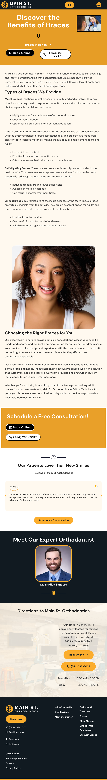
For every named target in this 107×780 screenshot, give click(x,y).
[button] (98, 4)
